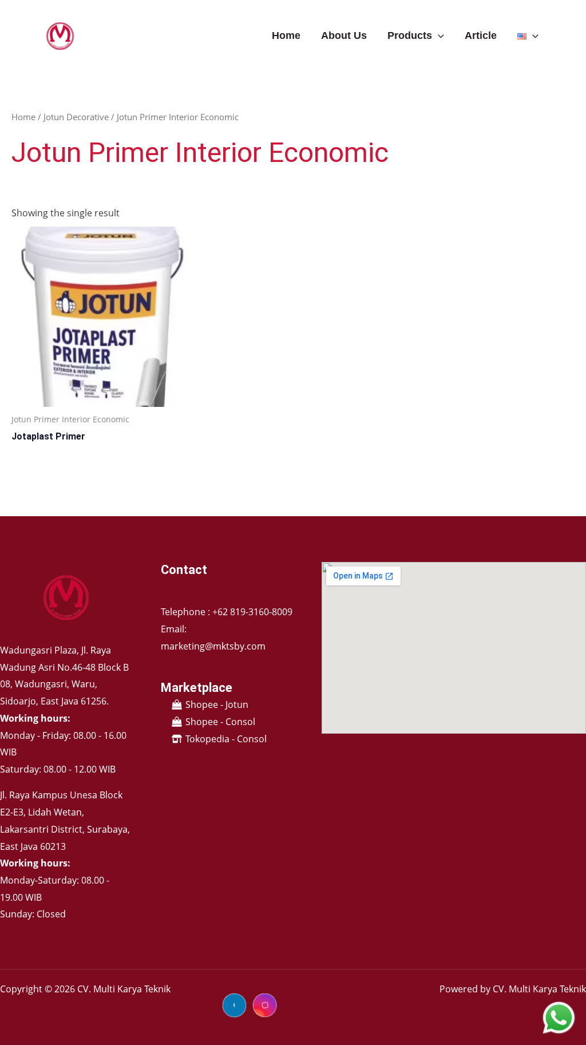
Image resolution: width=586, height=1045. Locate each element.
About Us (344, 35)
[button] (438, 35)
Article (481, 35)
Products (409, 35)
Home (286, 35)
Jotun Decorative (76, 116)
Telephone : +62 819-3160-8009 (226, 611)
